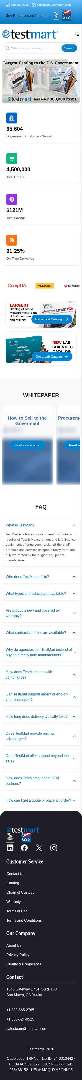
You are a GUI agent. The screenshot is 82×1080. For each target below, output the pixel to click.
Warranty (13, 902)
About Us (13, 945)
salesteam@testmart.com (54, 5)
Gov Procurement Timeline (27, 16)
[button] (35, 98)
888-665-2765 (20, 5)
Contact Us (15, 874)
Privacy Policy (17, 955)
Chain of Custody (20, 892)
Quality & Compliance (24, 964)
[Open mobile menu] (77, 34)
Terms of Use (17, 911)
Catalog (12, 883)
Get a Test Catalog (48, 319)
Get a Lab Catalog (49, 356)
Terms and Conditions (24, 920)
